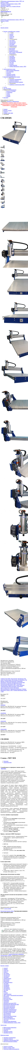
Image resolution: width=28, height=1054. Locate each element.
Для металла (12, 43)
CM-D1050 (3, 721)
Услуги (5, 87)
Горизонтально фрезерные (9, 1021)
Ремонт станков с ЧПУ (9, 1047)
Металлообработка (5, 689)
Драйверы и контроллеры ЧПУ (16, 84)
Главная (5, 109)
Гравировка (19, 681)
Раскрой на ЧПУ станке (13, 685)
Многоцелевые (12, 686)
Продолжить (4, 101)
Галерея (8, 95)
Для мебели (12, 58)
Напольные (12, 49)
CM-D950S (3, 713)
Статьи (8, 93)
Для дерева (12, 40)
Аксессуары (6, 69)
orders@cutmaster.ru (6, 11)
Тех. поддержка (7, 88)
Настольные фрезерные (13, 687)
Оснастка (8, 73)
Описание (5, 761)
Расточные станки (7, 999)
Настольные (12, 48)
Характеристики (7, 762)
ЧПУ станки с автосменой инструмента (13, 995)
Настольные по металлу (9, 1005)
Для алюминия (7, 1013)
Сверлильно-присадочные (9, 1016)
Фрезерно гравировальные (10, 1009)
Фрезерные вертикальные (9, 1011)
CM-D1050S (4, 729)
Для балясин (12, 60)
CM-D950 (3, 705)
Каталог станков (7, 31)
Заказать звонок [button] (4, 27)
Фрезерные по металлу (9, 1008)
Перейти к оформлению (13, 101)
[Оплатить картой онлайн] (3, 17)
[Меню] (1, 25)
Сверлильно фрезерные (16, 689)
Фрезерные (3, 682)
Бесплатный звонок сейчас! (7, 911)
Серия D (11, 34)
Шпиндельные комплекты (12, 70)
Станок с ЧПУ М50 (8, 113)
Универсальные (13, 45)
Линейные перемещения (15, 79)
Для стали (5, 1020)
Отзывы (8, 96)
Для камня (11, 44)
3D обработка (12, 61)
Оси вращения (9, 71)
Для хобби (11, 56)
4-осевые (11, 64)
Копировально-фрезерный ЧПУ (8, 683)
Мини (4, 991)
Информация (13, 89)
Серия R (11, 35)
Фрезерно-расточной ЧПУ (18, 682)
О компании (9, 92)
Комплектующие (7, 76)
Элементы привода (14, 80)
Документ (3, 768)
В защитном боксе (13, 51)
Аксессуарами (7, 908)
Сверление (9, 682)
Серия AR (11, 36)
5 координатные (13, 65)
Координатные (13, 681)
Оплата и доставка (10, 91)
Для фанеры (12, 57)
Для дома (11, 62)
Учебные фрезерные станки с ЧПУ (17, 66)
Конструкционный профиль (16, 82)
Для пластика (12, 41)
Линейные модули (10, 75)
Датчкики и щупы (10, 74)
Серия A (11, 38)
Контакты (5, 97)
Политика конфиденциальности (11, 1049)
